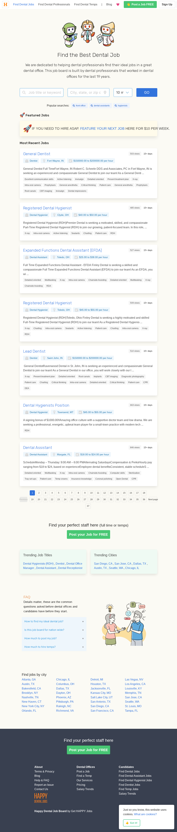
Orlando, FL (29, 710)
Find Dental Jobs (23, 4)
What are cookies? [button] (145, 814)
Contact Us (41, 789)
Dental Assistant (37, 447)
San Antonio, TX (101, 701)
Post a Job (83, 771)
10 (91, 493)
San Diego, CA (103, 563)
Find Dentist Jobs (129, 784)
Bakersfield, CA (31, 688)
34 (131, 499)
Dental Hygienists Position (46, 405)
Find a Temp (84, 775)
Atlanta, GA (29, 679)
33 (124, 499)
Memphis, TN (133, 692)
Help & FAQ (41, 780)
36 (144, 499)
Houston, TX (98, 684)
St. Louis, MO (133, 706)
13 (111, 493)
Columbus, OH (65, 684)
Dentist (60, 563)
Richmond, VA (65, 710)
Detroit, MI (97, 679)
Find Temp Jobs (128, 789)
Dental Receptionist (70, 568)
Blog (109, 4)
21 (45, 499)
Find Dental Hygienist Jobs (135, 780)
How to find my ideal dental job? (43, 621)
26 (78, 499)
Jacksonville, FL (100, 688)
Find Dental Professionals (54, 4)
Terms (38, 771)
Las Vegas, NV (134, 679)
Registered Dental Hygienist (47, 208)
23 (58, 499)
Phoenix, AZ (63, 697)
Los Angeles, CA (135, 684)
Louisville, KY (133, 688)
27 (85, 499)
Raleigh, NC (63, 706)
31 (111, 499)
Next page (153, 499)
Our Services (84, 780)
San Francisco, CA (102, 710)
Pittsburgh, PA (65, 701)
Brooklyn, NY (30, 692)
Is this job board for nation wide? (44, 629)
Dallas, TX (139, 563)
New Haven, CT (31, 701)
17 (137, 493)
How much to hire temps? (40, 646)
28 (91, 499)
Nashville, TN (30, 697)
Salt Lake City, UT (102, 697)
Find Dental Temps (85, 4)
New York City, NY (33, 706)
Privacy (49, 771)
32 (118, 499)
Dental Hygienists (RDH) (38, 563)
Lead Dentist (34, 351)
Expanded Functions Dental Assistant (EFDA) (62, 250)
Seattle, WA (116, 568)
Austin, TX (100, 568)
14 (118, 493)
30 (104, 499)
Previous (23, 499)
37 (88, 506)
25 (72, 499)
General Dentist (36, 154)
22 (52, 499)
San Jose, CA (122, 563)
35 (137, 499)
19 (32, 499)
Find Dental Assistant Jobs (135, 775)
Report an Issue (44, 784)
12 (104, 493)
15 (124, 493)
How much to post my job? (40, 638)
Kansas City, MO (101, 692)
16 (131, 493)
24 (65, 499)
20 (39, 499)
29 (98, 499)
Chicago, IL (132, 568)
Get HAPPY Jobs (81, 811)
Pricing (81, 784)
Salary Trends (85, 789)
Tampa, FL (131, 710)
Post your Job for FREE (88, 534)
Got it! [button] (131, 822)
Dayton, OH (63, 692)
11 (98, 493)
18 (144, 493)
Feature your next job (102, 128)
